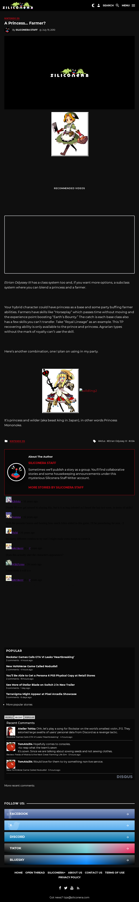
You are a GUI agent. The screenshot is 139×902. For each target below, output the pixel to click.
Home (18, 872)
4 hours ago (66, 737)
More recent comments (19, 785)
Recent (19, 717)
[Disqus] (69, 540)
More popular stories (19, 704)
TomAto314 (25, 744)
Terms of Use (115, 872)
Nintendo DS (12, 18)
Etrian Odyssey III (117, 441)
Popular (29, 717)
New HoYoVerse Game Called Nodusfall (31, 666)
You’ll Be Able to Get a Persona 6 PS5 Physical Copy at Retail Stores (50, 675)
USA (132, 441)
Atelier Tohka (27, 728)
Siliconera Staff (27, 29)
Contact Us (93, 872)
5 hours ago (75, 754)
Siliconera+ (56, 872)
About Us (75, 872)
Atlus (102, 441)
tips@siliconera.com (76, 897)
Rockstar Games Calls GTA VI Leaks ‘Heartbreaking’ (40, 657)
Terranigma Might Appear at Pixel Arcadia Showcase (41, 694)
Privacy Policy (69, 877)
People (9, 717)
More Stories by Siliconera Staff (56, 487)
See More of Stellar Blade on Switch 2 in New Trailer (40, 684)
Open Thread (35, 872)
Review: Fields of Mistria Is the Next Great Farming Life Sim (37, 754)
